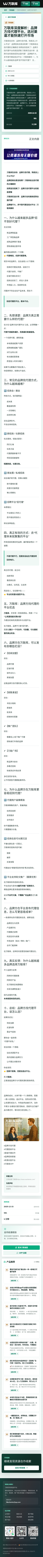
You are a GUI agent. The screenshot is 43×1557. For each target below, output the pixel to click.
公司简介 (7, 1514)
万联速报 (11, 10)
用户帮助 (30, 1514)
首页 (5, 10)
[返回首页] (10, 3)
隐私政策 (30, 1520)
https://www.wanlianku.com (26, 1179)
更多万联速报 (23, 1247)
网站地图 (19, 1517)
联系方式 (19, 1514)
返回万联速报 (12, 17)
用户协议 (7, 1520)
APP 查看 (23, 1253)
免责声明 (30, 1517)
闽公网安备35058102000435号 (29, 1545)
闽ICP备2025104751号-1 (10, 1545)
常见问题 (7, 1517)
